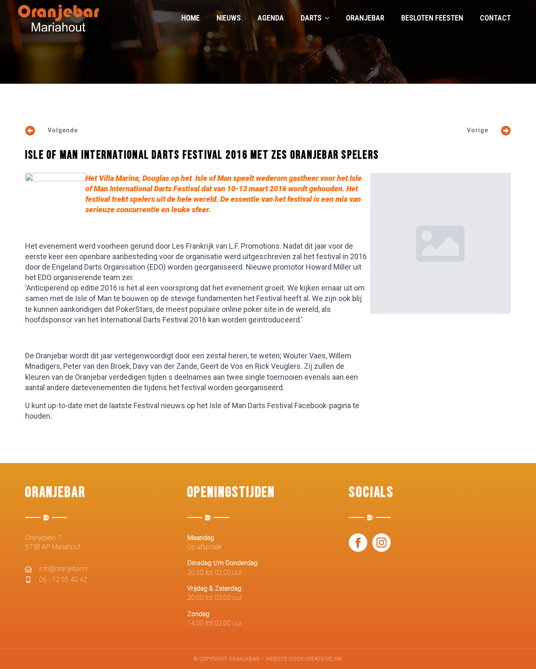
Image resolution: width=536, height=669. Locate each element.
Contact (495, 17)
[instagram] (381, 542)
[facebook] (358, 542)
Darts (311, 17)
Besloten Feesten (432, 17)
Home (190, 17)
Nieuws (228, 17)
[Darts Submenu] (330, 18)
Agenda (271, 17)
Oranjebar (365, 17)
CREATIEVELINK (324, 659)
